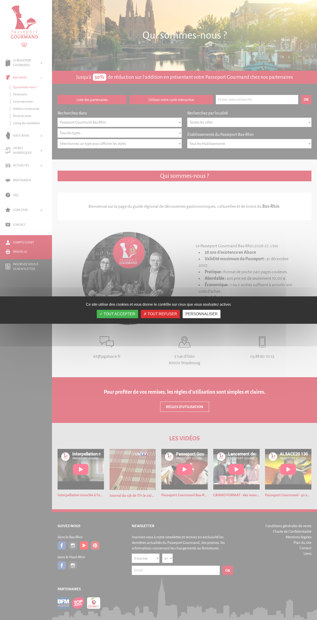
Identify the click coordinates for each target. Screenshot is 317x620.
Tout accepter (119, 314)
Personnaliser (201, 314)
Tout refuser (162, 314)
